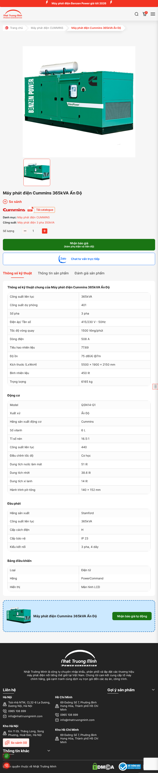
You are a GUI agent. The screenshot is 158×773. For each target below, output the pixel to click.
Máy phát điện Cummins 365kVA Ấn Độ (65, 616)
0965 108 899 (17, 711)
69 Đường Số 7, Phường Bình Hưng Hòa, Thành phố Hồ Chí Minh (79, 706)
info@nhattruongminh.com (25, 716)
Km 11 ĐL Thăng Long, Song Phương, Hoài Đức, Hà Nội (26, 733)
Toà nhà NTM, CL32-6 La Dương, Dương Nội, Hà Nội (29, 704)
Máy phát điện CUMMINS (47, 27)
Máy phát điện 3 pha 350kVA (36, 222)
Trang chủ (16, 27)
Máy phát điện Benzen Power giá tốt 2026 (79, 3)
